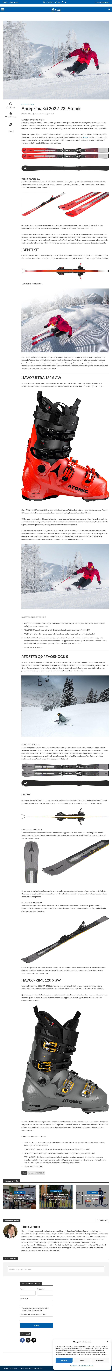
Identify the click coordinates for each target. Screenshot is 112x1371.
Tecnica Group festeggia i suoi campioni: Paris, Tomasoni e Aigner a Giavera (56, 1196)
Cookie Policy (74, 1365)
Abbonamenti (14, 2)
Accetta (64, 1360)
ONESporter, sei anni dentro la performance (92, 1196)
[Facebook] (22, 1340)
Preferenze (100, 1360)
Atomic (85, 137)
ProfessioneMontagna (102, 2)
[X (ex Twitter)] (28, 1340)
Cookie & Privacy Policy (86, 1365)
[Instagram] (33, 1340)
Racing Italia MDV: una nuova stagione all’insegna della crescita (19, 1196)
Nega (82, 1360)
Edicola (5, 2)
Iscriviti (36, 1325)
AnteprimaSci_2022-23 (36, 1173)
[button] (108, 1342)
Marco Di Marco (10, 117)
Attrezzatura (27, 104)
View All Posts (102, 1220)
